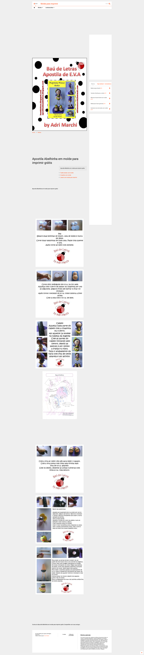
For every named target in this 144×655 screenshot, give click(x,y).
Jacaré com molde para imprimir (68, 177)
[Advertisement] (72, 21)
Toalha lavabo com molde (67, 172)
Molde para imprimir (49, 4)
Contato (64, 634)
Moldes (39, 132)
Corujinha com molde (65, 175)
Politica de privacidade (71, 635)
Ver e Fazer (46, 635)
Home (33, 132)
